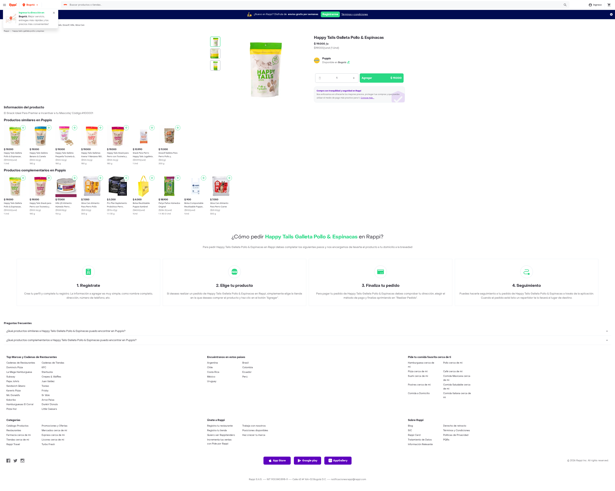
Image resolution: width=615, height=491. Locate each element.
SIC (410, 430)
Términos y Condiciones (456, 430)
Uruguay (211, 381)
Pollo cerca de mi (453, 362)
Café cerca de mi (453, 371)
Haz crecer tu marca (253, 435)
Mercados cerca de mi (54, 430)
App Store (279, 460)
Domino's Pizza (14, 367)
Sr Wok (46, 395)
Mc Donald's (13, 395)
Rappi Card (414, 435)
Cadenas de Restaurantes (20, 362)
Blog (410, 425)
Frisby (45, 390)
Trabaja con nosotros (254, 425)
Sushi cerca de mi (418, 376)
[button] (30, 4)
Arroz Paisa (48, 399)
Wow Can (79, 25)
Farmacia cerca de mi (18, 435)
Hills (72, 25)
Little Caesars (49, 409)
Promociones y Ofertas (54, 425)
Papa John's (12, 381)
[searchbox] (314, 5)
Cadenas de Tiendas (53, 362)
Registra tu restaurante (220, 425)
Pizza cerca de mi (418, 371)
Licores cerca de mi (53, 439)
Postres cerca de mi (419, 384)
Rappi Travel (13, 444)
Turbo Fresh (48, 444)
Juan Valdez (48, 381)
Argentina (212, 362)
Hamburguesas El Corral (19, 404)
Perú (244, 376)
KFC (44, 367)
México (211, 376)
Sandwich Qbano (15, 386)
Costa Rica (213, 372)
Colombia (247, 367)
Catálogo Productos (17, 425)
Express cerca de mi (53, 435)
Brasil (245, 362)
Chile (210, 367)
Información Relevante (420, 444)
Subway (10, 376)
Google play (309, 460)
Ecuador (247, 372)
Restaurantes (13, 430)
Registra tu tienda (217, 430)
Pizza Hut (11, 409)
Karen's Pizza (13, 390)
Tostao (45, 386)
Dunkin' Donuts (50, 404)
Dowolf (66, 25)
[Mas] (354, 78)
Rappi (6, 31)
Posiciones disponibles (255, 430)
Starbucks (47, 372)
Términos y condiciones (354, 14)
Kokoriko (11, 399)
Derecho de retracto (454, 425)
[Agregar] (23, 127)
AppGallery (340, 460)
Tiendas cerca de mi (17, 439)
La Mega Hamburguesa (19, 372)
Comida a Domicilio (419, 393)
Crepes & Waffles (51, 376)
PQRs (446, 439)
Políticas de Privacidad (455, 435)
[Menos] (320, 78)
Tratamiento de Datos (420, 439)
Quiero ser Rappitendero (221, 435)
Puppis (326, 58)
